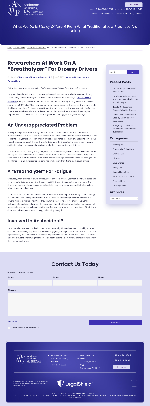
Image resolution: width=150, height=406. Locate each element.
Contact (139, 13)
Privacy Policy (29, 383)
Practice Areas (121, 13)
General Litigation (121, 172)
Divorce (116, 158)
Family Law (117, 167)
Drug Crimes (118, 162)
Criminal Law (118, 153)
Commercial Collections (123, 149)
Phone (101, 277)
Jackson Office (58, 355)
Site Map (22, 383)
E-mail (57, 277)
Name (11, 277)
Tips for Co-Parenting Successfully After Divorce (124, 108)
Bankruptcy (118, 144)
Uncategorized (119, 185)
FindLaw (23, 385)
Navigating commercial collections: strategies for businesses (124, 128)
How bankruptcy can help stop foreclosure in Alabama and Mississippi (125, 99)
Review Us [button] (121, 367)
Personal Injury (15, 81)
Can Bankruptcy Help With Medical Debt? (124, 90)
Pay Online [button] (133, 4)
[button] (147, 389)
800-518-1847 (134, 9)
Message (12, 290)
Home (94, 13)
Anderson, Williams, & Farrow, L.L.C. (36, 77)
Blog (132, 13)
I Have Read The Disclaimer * (25, 327)
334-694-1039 (104, 9)
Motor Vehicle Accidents (77, 77)
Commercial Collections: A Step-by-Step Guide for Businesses (124, 117)
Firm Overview (105, 13)
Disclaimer (12, 321)
